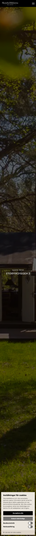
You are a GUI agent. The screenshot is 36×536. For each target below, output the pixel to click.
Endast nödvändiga (18, 518)
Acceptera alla (18, 513)
